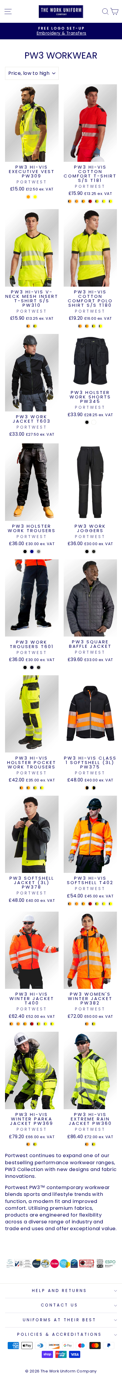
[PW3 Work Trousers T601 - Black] (25, 667)
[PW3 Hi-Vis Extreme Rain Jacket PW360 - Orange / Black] (87, 1144)
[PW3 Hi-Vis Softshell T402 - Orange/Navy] (83, 904)
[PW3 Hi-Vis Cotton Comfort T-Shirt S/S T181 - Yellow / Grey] (104, 201)
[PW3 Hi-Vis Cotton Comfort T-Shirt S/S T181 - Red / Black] (90, 201)
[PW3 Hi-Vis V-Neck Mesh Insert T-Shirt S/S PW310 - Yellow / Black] (35, 326)
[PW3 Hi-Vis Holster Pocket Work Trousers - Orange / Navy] (28, 788)
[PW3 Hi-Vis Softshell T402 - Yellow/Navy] (110, 904)
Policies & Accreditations (59, 1334)
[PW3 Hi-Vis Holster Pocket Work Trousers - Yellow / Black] (35, 788)
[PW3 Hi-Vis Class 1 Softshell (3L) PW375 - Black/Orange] (87, 788)
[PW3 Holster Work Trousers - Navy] (32, 551)
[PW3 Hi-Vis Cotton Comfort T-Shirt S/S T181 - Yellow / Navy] (110, 201)
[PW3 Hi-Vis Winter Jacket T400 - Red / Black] (32, 1024)
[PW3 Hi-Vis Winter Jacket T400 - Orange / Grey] (18, 1024)
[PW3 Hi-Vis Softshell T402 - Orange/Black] (70, 904)
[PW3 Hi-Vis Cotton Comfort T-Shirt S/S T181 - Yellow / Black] (97, 201)
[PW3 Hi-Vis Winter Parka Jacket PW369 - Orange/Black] (28, 1144)
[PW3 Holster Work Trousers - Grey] (38, 551)
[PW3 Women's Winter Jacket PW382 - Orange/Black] (87, 1024)
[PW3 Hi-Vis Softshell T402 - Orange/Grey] (76, 904)
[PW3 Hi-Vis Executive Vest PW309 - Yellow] (35, 197)
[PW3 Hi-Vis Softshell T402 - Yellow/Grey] (104, 904)
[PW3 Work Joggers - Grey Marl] (94, 551)
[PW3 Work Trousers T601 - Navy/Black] (32, 667)
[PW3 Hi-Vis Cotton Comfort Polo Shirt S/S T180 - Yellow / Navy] (100, 326)
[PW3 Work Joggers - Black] (87, 551)
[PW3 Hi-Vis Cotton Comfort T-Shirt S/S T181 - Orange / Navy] (83, 201)
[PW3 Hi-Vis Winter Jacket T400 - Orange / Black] (11, 1024)
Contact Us (59, 1305)
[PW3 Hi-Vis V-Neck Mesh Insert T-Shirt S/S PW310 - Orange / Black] (28, 326)
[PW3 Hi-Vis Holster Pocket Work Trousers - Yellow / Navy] (42, 788)
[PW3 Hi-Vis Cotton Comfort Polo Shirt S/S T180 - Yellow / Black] (94, 326)
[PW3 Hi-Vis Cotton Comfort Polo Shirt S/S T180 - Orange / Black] (80, 326)
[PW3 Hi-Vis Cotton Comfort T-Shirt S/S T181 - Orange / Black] (70, 201)
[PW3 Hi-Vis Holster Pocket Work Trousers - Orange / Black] (21, 788)
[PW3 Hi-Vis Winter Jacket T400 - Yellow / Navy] (52, 1024)
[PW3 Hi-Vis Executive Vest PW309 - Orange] (28, 197)
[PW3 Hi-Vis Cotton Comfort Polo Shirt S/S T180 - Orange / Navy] (87, 326)
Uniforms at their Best (59, 1320)
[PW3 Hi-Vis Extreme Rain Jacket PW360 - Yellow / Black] (94, 1144)
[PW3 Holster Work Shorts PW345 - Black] (87, 422)
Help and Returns (59, 1290)
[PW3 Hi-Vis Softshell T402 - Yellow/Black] (97, 904)
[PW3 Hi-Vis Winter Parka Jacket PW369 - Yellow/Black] (35, 1144)
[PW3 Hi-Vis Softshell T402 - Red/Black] (90, 904)
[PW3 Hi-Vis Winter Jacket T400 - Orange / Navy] (25, 1024)
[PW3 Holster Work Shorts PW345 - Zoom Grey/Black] (94, 422)
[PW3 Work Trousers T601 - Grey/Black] (38, 667)
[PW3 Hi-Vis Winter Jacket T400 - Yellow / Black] (38, 1024)
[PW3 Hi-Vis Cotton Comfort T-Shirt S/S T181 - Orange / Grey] (76, 201)
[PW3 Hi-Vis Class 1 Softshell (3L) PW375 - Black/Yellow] (94, 788)
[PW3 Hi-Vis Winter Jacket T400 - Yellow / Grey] (45, 1024)
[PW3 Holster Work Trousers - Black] (25, 551)
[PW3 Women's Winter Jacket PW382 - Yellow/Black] (94, 1024)
